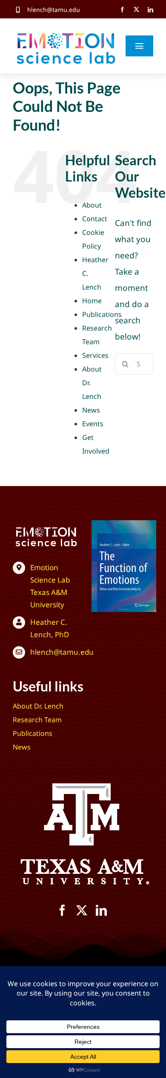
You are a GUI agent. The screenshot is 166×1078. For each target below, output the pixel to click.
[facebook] (122, 9)
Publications (102, 314)
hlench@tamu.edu (53, 10)
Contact (94, 218)
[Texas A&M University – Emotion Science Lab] (46, 528)
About (92, 205)
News (91, 410)
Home (92, 300)
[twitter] (136, 9)
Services (95, 355)
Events (92, 423)
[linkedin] (150, 9)
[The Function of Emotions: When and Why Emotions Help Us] (124, 524)
